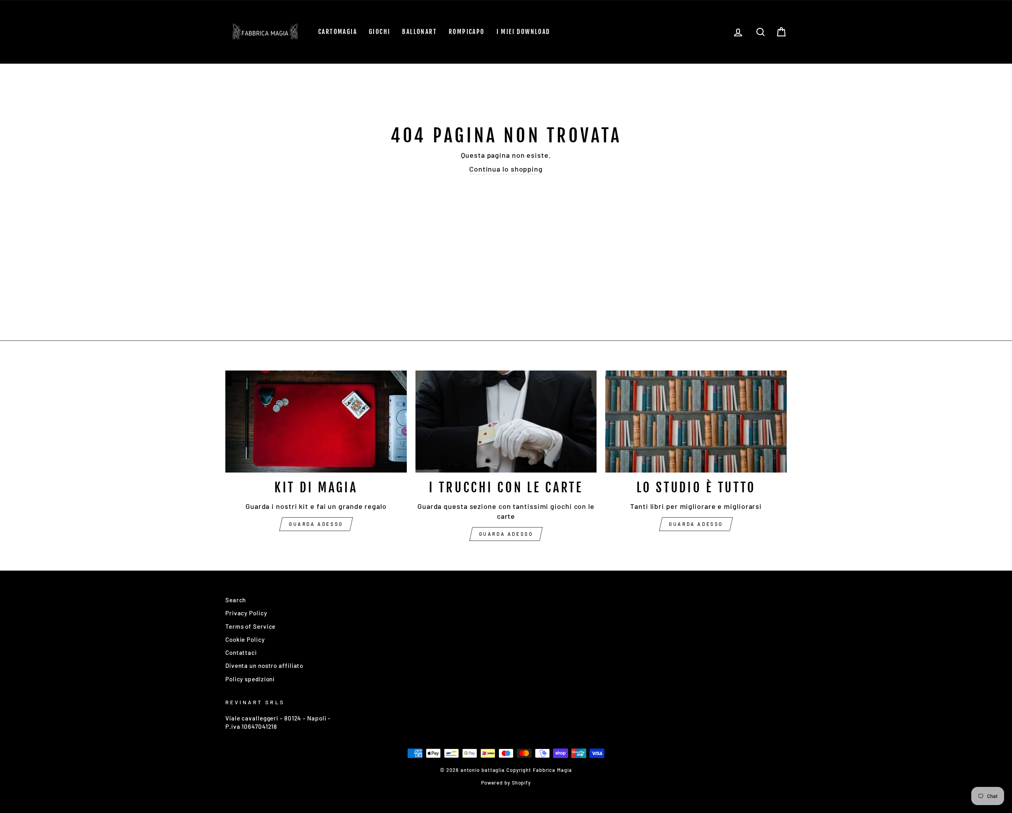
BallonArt (419, 32)
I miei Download (523, 32)
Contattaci (241, 652)
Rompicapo (467, 32)
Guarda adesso (316, 524)
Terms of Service (250, 626)
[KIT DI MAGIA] (316, 422)
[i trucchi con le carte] (506, 422)
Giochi (379, 32)
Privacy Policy (246, 612)
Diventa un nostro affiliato (264, 665)
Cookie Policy (245, 639)
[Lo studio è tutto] (696, 422)
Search (235, 599)
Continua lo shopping (506, 168)
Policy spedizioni (250, 679)
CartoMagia (337, 32)
